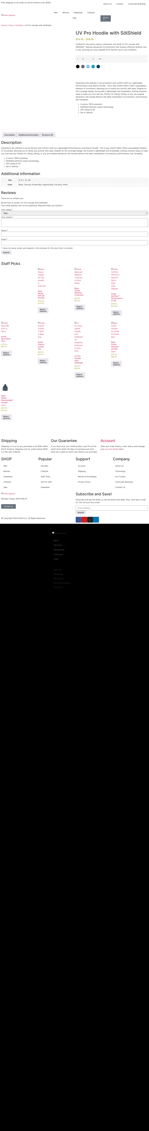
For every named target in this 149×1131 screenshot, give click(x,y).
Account (107, 440)
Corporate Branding (137, 4)
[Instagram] (90, 520)
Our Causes (120, 476)
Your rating (6, 210)
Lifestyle (91, 12)
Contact (119, 4)
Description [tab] (9, 135)
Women (66, 12)
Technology (120, 471)
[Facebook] (78, 520)
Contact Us (120, 487)
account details (112, 449)
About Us (107, 4)
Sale (74, 18)
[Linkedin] (96, 520)
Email (4, 239)
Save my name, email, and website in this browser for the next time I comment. (38, 248)
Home (3, 25)
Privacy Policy (84, 482)
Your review (7, 217)
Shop (11, 25)
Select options (43, 310)
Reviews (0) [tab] (47, 135)
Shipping (82, 471)
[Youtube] (84, 520)
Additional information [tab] (28, 135)
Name (4, 230)
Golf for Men (46, 482)
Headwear (78, 12)
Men (56, 12)
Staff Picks (45, 476)
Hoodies (19, 25)
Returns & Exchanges (87, 476)
